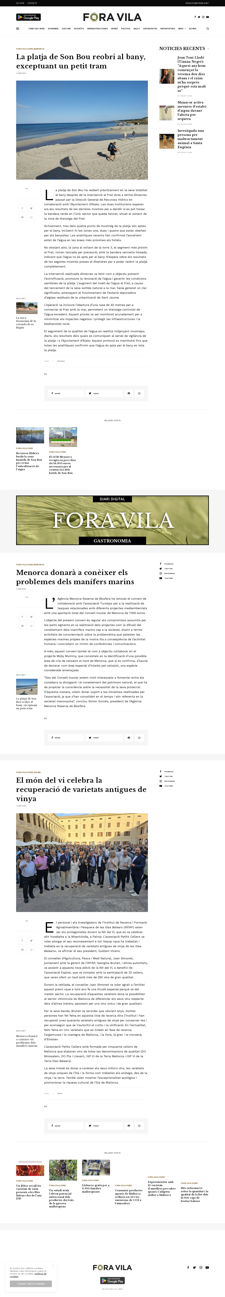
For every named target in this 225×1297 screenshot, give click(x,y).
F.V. (27, 188)
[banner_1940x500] (112, 520)
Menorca (39, 49)
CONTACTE (32, 3)
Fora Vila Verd (24, 49)
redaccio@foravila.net (197, 3)
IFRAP (59, 1093)
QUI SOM (20, 3)
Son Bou (61, 361)
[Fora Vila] (112, 17)
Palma (37, 772)
